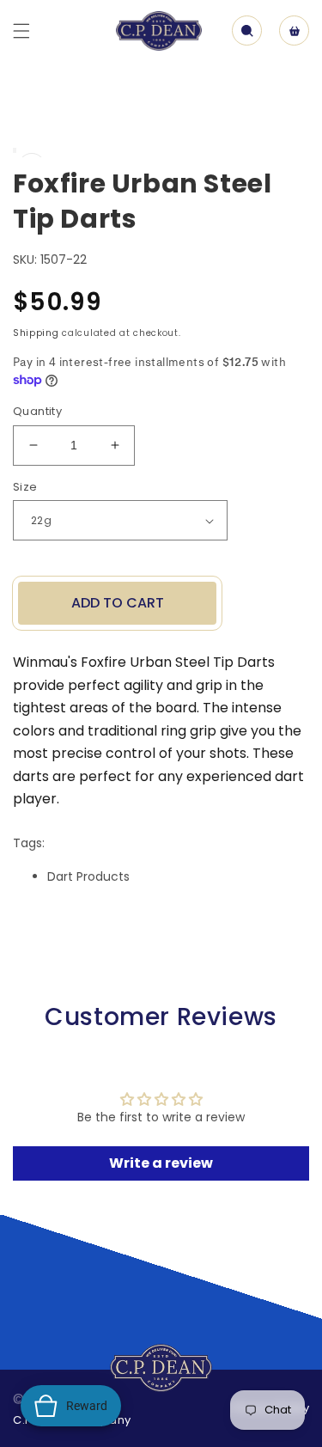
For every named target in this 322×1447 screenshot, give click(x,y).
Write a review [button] (161, 1163)
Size (25, 487)
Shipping (36, 333)
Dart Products (88, 876)
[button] (21, 31)
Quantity (37, 411)
